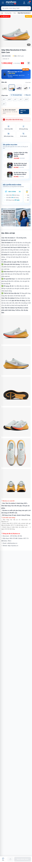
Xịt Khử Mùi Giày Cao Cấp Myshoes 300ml (20, 173)
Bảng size (28, 95)
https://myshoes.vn (13, 545)
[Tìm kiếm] (28, 8)
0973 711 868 (23, 111)
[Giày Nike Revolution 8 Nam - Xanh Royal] (19, 87)
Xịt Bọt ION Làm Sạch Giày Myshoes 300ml (20, 164)
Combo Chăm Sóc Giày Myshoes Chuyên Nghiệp (21, 154)
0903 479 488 (13, 538)
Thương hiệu (8, 13)
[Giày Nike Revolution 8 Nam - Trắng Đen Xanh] (4, 87)
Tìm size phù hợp (17, 95)
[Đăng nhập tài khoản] (24, 3)
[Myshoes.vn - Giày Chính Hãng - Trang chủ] (11, 2)
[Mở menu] (3, 3)
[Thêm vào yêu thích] (29, 63)
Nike (14, 13)
